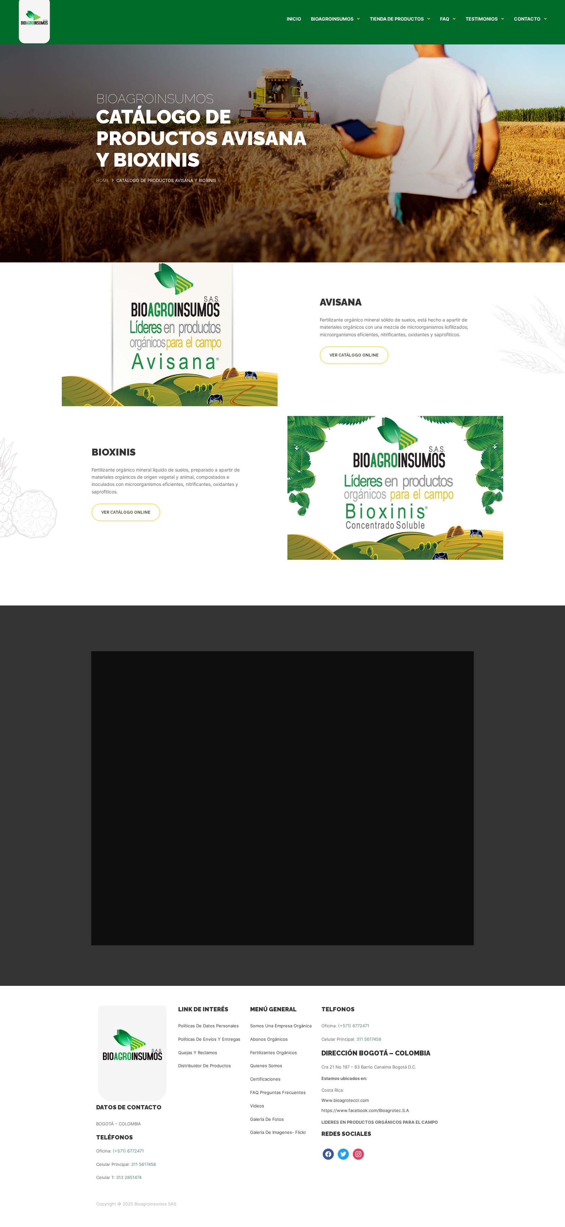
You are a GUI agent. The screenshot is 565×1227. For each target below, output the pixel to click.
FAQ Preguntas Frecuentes (278, 1092)
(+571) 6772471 (128, 1150)
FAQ (444, 19)
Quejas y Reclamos (197, 1052)
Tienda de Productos (397, 19)
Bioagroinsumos (332, 19)
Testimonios (482, 19)
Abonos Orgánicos (269, 1039)
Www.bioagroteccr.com (345, 1100)
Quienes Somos (266, 1065)
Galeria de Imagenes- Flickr (278, 1132)
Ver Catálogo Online (354, 355)
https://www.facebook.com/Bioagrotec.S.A (365, 1110)
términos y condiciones (343, 879)
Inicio (294, 19)
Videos (257, 1105)
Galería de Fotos (267, 1119)
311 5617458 (143, 1164)
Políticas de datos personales (208, 1025)
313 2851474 (129, 1177)
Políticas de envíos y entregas (209, 1039)
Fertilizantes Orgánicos (273, 1052)
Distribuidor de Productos (204, 1065)
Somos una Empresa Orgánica (281, 1025)
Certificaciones (265, 1079)
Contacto (527, 19)
